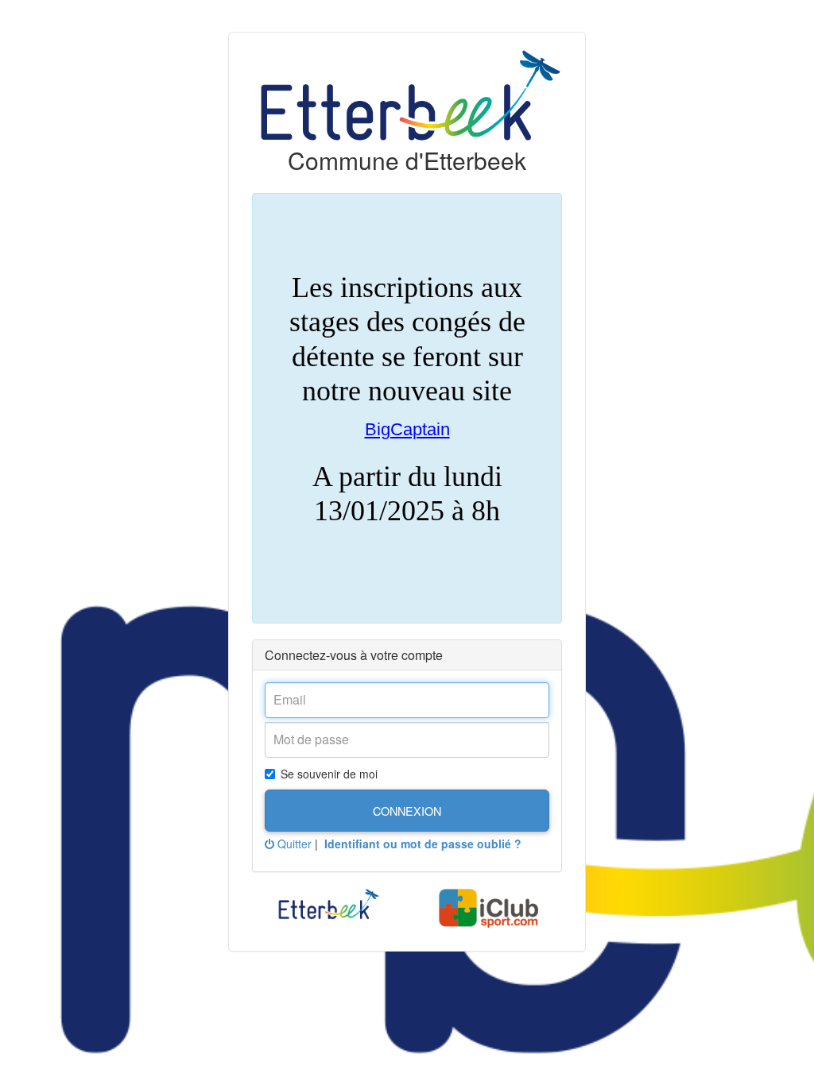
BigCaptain (407, 429)
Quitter (293, 843)
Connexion (407, 810)
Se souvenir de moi (329, 774)
